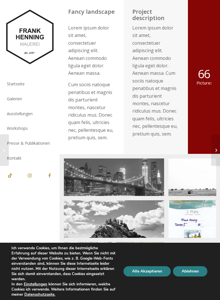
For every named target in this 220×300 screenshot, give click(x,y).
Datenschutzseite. (39, 294)
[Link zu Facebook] (49, 175)
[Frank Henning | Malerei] (30, 37)
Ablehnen (190, 271)
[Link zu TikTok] (10, 175)
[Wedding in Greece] (215, 150)
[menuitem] (30, 84)
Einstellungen (35, 284)
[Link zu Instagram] (30, 175)
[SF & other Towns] (4, 150)
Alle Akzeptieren (147, 271)
